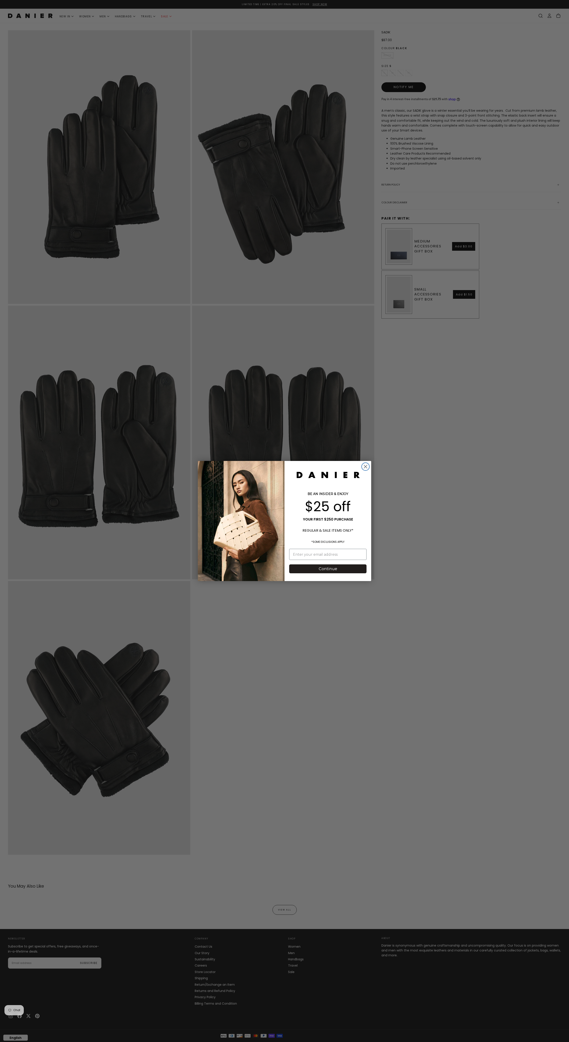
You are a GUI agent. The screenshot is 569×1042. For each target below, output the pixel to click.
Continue (328, 568)
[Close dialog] (365, 467)
